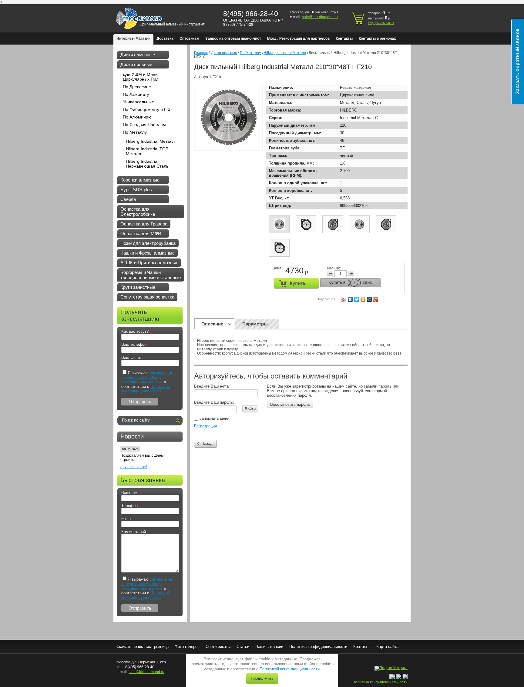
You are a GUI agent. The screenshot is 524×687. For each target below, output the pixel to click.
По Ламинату (136, 94)
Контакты (344, 38)
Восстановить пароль (290, 404)
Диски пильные (136, 64)
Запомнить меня (213, 418)
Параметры (255, 323)
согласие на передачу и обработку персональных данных (146, 377)
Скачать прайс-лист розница (142, 646)
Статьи (243, 646)
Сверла (128, 199)
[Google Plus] (376, 299)
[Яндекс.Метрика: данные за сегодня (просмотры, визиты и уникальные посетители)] (391, 668)
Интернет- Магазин (133, 38)
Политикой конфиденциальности (290, 669)
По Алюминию (137, 117)
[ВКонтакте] (350, 299)
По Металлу (135, 132)
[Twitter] (357, 299)
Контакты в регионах (377, 38)
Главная (201, 53)
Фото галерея (187, 646)
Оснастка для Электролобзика (137, 211)
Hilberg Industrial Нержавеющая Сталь (147, 163)
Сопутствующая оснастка (147, 296)
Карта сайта (387, 646)
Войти (250, 409)
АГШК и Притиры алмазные (149, 262)
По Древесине (137, 86)
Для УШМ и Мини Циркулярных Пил (141, 77)
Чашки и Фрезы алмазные (147, 252)
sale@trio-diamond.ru (320, 17)
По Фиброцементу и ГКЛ (147, 109)
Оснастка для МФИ (140, 233)
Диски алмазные (137, 54)
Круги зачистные (137, 287)
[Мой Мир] (369, 299)
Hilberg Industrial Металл (150, 141)
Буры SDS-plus (136, 189)
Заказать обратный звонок (517, 61)
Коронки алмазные (140, 179)
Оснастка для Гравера (143, 223)
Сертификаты (218, 646)
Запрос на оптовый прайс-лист (233, 38)
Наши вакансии (269, 646)
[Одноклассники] (363, 299)
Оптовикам (189, 38)
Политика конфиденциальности (318, 646)
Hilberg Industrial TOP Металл (147, 151)
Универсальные (138, 101)
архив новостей (133, 467)
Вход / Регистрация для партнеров (298, 38)
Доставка (164, 38)
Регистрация (205, 426)
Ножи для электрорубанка (148, 243)
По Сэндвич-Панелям (144, 124)
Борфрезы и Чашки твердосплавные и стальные (150, 275)
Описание (212, 323)
